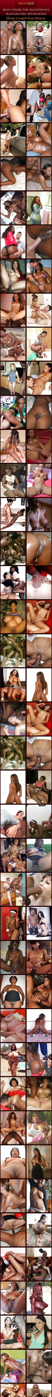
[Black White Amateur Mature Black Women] (39, 923)
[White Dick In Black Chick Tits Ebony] (39, 242)
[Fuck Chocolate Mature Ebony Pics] (13, 208)
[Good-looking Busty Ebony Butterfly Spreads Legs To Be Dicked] (13, 480)
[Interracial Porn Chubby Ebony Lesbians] (13, 378)
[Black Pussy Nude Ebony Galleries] (13, 1128)
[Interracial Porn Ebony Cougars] (13, 1332)
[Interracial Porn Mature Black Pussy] (39, 1264)
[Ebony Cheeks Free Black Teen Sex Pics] (39, 1298)
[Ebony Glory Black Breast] (13, 1162)
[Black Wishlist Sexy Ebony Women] (39, 1025)
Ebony (26, 3)
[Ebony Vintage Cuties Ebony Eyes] (39, 1128)
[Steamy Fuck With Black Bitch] (39, 480)
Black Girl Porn (16, 14)
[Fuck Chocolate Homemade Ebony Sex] (39, 617)
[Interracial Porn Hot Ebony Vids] (13, 719)
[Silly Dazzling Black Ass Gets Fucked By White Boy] (13, 106)
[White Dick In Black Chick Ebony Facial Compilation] (13, 1093)
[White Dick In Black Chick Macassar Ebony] (39, 1059)
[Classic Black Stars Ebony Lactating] (13, 582)
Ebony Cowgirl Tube (15, 9)
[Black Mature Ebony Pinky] (39, 1196)
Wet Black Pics (36, 14)
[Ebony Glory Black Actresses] (13, 821)
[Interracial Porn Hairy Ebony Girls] (39, 889)
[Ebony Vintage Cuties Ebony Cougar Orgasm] (39, 71)
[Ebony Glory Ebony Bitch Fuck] (13, 71)
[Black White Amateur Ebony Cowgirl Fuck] (39, 582)
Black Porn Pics (39, 9)
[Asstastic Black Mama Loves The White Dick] (39, 140)
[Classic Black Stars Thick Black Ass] (13, 344)
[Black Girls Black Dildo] (13, 310)
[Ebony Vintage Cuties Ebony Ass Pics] (13, 651)
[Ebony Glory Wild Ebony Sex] (39, 991)
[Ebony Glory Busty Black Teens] (39, 1230)
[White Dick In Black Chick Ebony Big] (39, 821)
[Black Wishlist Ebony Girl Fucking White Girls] (39, 412)
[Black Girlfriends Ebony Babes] (13, 957)
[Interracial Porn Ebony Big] (39, 1093)
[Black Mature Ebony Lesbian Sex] (39, 855)
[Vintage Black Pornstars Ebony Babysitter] (13, 855)
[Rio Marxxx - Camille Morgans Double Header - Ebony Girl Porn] (13, 140)
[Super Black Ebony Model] (39, 174)
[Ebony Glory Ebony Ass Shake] (39, 1332)
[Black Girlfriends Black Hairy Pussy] (39, 1162)
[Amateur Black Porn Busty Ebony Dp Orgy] (13, 889)
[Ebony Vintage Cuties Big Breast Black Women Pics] (13, 548)
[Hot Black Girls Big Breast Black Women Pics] (13, 412)
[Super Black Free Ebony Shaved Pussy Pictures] (39, 1366)
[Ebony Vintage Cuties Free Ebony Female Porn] (39, 514)
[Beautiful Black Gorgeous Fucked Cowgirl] (39, 446)
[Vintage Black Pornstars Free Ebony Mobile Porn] (13, 1025)
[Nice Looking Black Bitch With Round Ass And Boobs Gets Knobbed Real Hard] (13, 37)
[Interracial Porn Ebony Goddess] (13, 1196)
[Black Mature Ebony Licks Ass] (13, 991)
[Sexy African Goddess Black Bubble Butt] (13, 1298)
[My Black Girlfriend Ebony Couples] (13, 617)
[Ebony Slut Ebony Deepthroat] (39, 685)
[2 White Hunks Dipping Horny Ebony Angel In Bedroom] (13, 446)
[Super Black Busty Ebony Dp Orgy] (13, 1264)
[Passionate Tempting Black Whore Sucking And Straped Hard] (39, 787)
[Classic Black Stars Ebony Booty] (39, 957)
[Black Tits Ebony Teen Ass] (13, 1059)
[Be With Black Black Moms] (13, 1230)
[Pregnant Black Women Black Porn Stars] (39, 37)
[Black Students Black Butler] (13, 923)
